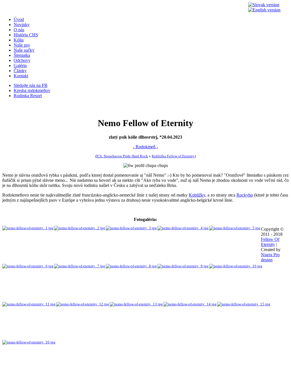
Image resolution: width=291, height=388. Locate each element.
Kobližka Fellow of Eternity (173, 156)
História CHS (26, 34)
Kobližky (197, 195)
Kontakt (21, 75)
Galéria (20, 65)
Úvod (19, 19)
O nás (19, 29)
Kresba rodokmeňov (32, 90)
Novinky (22, 24)
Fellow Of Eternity (270, 242)
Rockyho (244, 195)
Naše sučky (24, 50)
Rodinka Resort (28, 95)
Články (20, 70)
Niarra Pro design (270, 257)
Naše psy (22, 45)
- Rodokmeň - (145, 146)
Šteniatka (22, 55)
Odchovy (22, 60)
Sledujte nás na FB (30, 85)
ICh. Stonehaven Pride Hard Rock (122, 156)
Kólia (19, 39)
